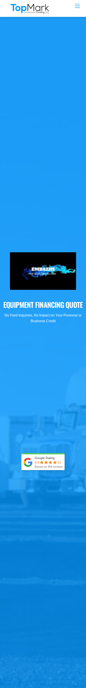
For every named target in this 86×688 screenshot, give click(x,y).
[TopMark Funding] (30, 11)
